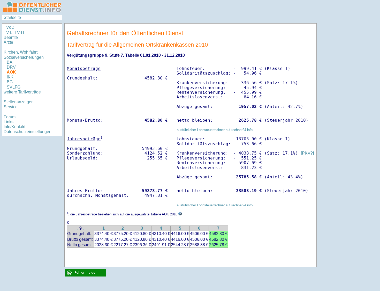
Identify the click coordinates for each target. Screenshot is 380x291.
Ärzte (8, 42)
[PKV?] (307, 153)
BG (10, 82)
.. (77, 228)
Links (8, 122)
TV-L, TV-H (14, 32)
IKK (10, 77)
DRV (11, 67)
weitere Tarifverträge (22, 92)
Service (11, 107)
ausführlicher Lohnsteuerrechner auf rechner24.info (215, 130)
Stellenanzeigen (19, 102)
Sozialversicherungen (24, 57)
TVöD (9, 27)
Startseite (12, 17)
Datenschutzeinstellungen (27, 131)
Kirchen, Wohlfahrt (20, 52)
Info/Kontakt (14, 127)
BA (9, 62)
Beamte (11, 37)
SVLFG (13, 87)
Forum (10, 117)
